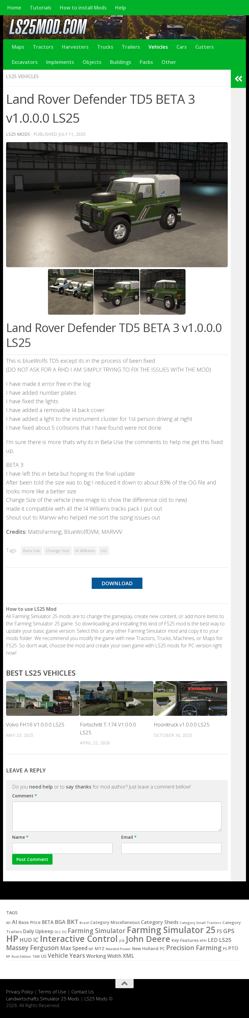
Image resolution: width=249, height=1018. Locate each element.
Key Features (185, 940)
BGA (60, 921)
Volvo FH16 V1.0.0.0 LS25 (35, 724)
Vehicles (158, 47)
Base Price (30, 922)
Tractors (43, 47)
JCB (121, 941)
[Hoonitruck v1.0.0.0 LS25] (190, 698)
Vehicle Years (66, 956)
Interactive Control (79, 938)
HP (12, 938)
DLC (58, 931)
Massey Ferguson (32, 947)
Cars (181, 47)
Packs (146, 62)
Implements (60, 62)
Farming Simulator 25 (171, 930)
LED (213, 939)
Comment (24, 796)
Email (129, 837)
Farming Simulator (96, 930)
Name (20, 837)
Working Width (103, 956)
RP (8, 956)
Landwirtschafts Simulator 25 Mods (42, 998)
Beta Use (31, 550)
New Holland (145, 948)
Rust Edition (21, 956)
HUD (25, 939)
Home (14, 7)
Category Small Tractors (200, 922)
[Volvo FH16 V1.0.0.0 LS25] (43, 698)
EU (64, 932)
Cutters (204, 47)
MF (91, 948)
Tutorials (40, 7)
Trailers (131, 47)
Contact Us (82, 991)
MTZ (99, 948)
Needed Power (118, 948)
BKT (72, 922)
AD (8, 922)
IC (36, 940)
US (43, 956)
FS (219, 931)
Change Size (58, 550)
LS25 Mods (95, 998)
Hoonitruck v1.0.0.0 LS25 (182, 724)
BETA (47, 922)
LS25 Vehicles (22, 76)
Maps (18, 47)
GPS (228, 931)
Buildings (120, 62)
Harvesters (75, 47)
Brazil (84, 922)
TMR (36, 956)
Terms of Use (52, 991)
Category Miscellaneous (115, 922)
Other (169, 62)
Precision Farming (194, 947)
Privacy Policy (19, 991)
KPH (203, 940)
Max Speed (73, 948)
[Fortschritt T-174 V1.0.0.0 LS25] (116, 698)
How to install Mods (83, 7)
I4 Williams (85, 550)
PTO (233, 948)
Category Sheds (160, 922)
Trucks (105, 47)
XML (128, 955)
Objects (92, 62)
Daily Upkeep (38, 931)
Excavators (25, 62)
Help (120, 7)
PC (162, 948)
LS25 (225, 939)
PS (225, 948)
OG (104, 550)
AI (14, 921)
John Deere (148, 938)
